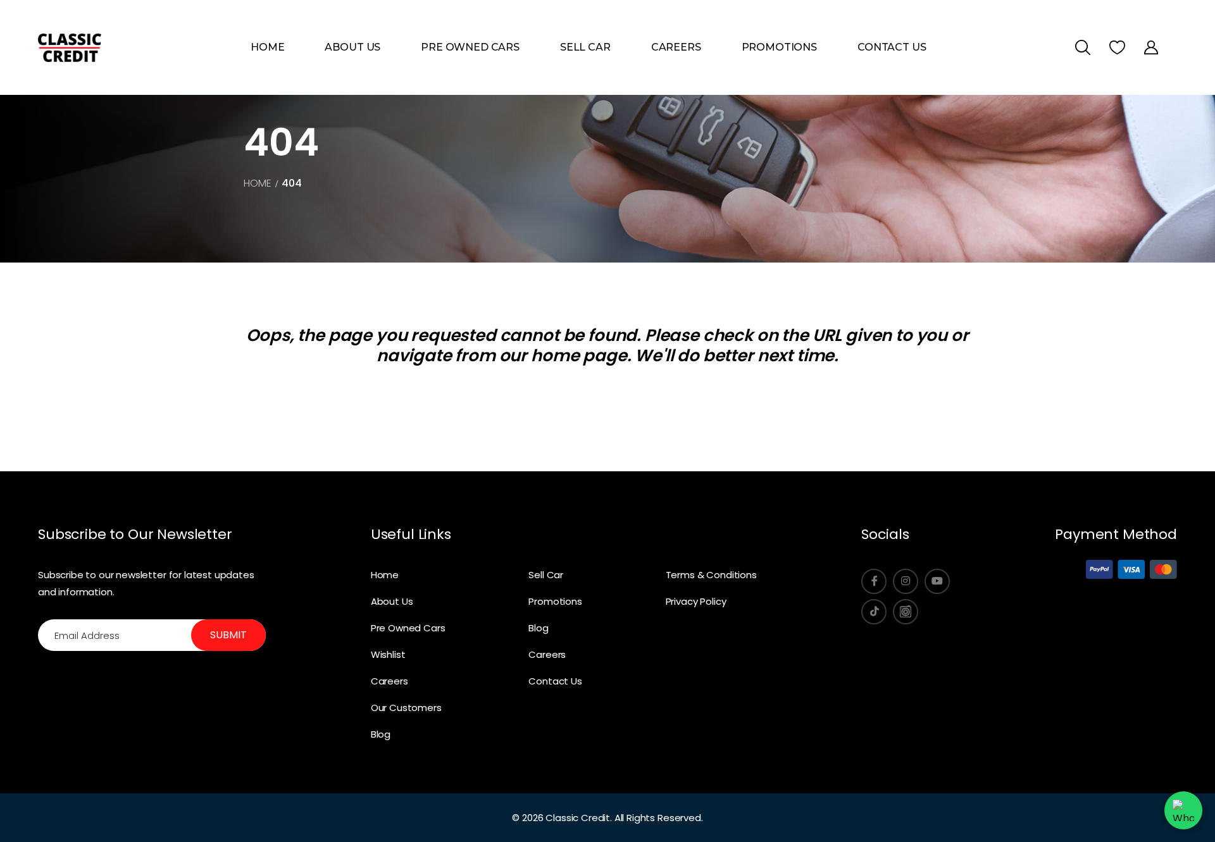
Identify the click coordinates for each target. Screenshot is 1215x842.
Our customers (406, 707)
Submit (228, 635)
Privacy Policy (696, 601)
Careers (676, 47)
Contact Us (891, 47)
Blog (380, 734)
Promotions (779, 47)
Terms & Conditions (711, 574)
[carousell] (905, 611)
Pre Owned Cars (470, 47)
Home (267, 47)
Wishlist (388, 654)
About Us (352, 47)
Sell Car (585, 47)
